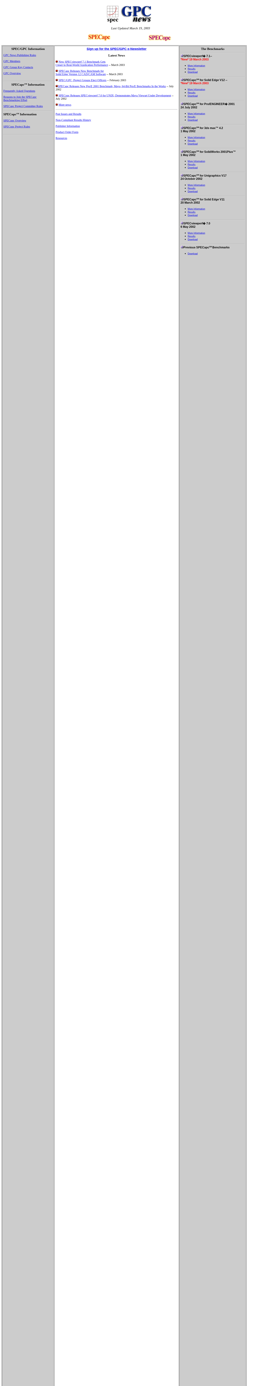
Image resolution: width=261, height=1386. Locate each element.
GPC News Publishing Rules (19, 55)
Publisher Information (68, 126)
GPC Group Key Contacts (18, 67)
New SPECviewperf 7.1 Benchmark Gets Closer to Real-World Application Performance (82, 63)
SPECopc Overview (14, 120)
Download (193, 72)
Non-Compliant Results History (73, 120)
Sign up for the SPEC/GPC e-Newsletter (116, 49)
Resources (61, 138)
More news (65, 104)
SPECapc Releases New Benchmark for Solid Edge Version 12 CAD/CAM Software (81, 72)
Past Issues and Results (68, 113)
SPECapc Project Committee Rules (23, 106)
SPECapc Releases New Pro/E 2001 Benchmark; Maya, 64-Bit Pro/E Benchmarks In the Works (112, 86)
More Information (196, 65)
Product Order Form (67, 132)
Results (191, 69)
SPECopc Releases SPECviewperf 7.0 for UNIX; (87, 95)
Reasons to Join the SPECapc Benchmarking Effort (20, 98)
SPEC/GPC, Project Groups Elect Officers (82, 80)
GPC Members (11, 61)
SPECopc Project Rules (16, 126)
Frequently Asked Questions (19, 90)
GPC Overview (12, 73)
